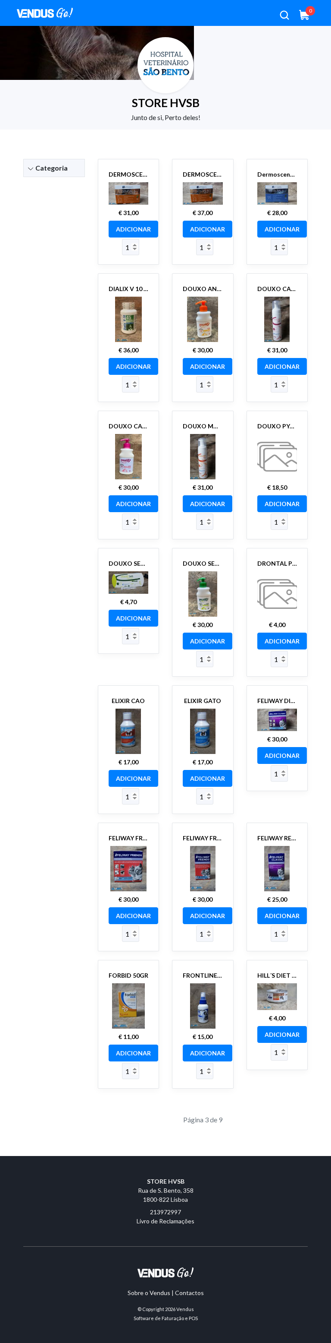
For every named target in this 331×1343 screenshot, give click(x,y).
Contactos (189, 1292)
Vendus (185, 1309)
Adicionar (133, 229)
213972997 (165, 1212)
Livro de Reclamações (165, 1221)
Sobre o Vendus (149, 1292)
